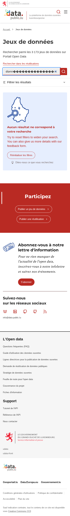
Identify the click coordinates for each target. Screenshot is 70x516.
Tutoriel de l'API (10, 408)
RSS (45, 311)
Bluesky (5, 311)
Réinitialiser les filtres (21, 155)
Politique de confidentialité (50, 493)
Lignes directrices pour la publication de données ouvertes (30, 359)
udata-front (8, 453)
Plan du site (23, 499)
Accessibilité (9, 499)
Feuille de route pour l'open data (18, 379)
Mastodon (25, 311)
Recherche (63, 71)
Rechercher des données (58, 11)
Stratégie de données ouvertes (17, 373)
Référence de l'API (12, 415)
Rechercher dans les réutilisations (21, 63)
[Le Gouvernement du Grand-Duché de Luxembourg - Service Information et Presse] (30, 437)
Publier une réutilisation (31, 219)
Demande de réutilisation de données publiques (25, 366)
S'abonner (26, 282)
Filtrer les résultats (19, 82)
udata (5, 449)
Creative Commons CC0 (19, 511)
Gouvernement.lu (51, 482)
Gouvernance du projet (13, 386)
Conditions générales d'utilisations (19, 493)
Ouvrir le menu (65, 11)
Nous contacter (10, 421)
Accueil (7, 29)
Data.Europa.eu (29, 482)
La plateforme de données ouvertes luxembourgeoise (45, 16)
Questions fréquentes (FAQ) (16, 346)
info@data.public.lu (12, 317)
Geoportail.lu (10, 482)
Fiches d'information (12, 392)
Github (35, 311)
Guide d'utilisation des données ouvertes (22, 353)
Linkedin (15, 311)
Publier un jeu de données (31, 209)
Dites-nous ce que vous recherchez (34, 162)
